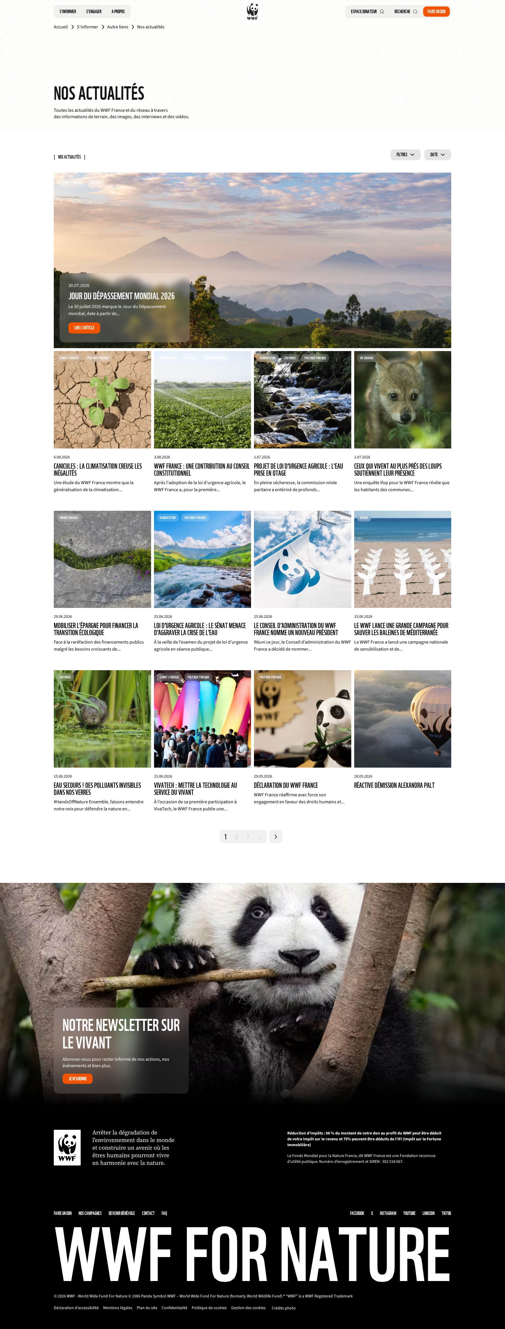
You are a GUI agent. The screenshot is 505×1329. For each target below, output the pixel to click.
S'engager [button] (93, 11)
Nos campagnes (90, 1213)
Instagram (388, 1213)
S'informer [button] (68, 11)
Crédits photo (284, 1308)
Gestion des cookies (248, 1308)
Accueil (61, 27)
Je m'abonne (78, 1079)
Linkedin (429, 1213)
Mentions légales (117, 1308)
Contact (148, 1213)
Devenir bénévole (122, 1213)
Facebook (357, 1213)
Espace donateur (364, 11)
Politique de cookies (209, 1308)
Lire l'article (84, 328)
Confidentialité (174, 1308)
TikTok (446, 1213)
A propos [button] (118, 11)
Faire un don (436, 11)
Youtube (409, 1213)
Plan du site (147, 1308)
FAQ (164, 1213)
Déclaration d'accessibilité (76, 1308)
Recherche (402, 11)
